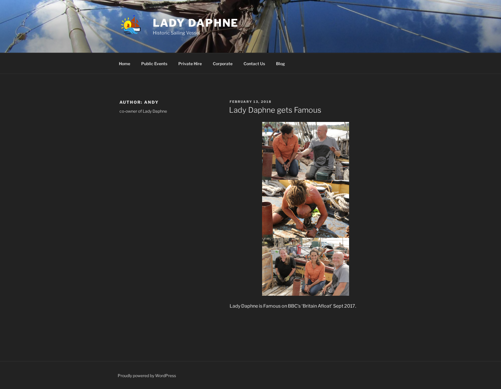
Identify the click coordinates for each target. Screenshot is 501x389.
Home (124, 63)
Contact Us (254, 63)
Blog (280, 63)
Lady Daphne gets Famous (275, 109)
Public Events (154, 63)
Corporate (223, 63)
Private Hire (190, 63)
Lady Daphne (196, 23)
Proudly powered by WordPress (147, 375)
